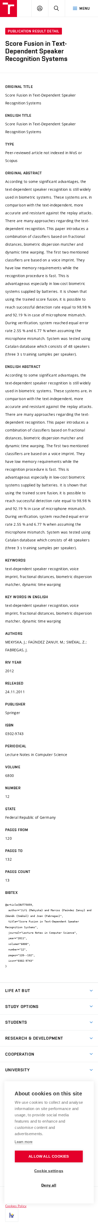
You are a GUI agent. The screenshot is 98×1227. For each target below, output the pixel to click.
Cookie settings (48, 1171)
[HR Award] (11, 1215)
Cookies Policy (15, 1206)
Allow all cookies (48, 1156)
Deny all (48, 1185)
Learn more (23, 1142)
